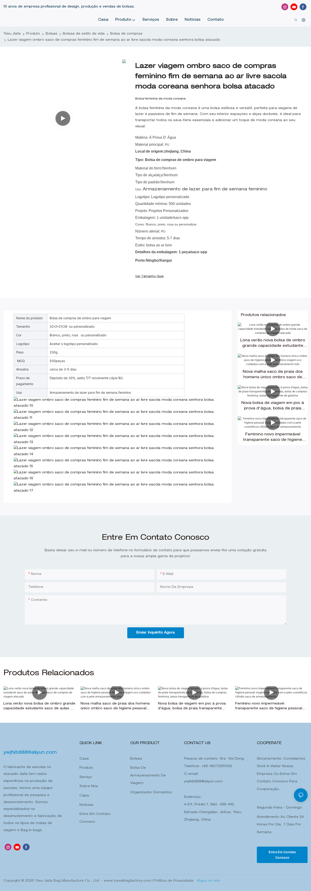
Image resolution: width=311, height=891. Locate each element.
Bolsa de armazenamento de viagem (148, 775)
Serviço (85, 777)
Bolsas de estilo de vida (84, 34)
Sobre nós (88, 786)
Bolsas (51, 34)
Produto (33, 34)
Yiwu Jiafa (12, 34)
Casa (84, 759)
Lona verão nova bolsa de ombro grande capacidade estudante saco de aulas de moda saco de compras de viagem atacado (272, 344)
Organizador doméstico (151, 792)
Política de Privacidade (174, 881)
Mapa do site (208, 881)
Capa (84, 795)
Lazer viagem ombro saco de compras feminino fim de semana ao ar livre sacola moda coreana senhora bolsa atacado (114, 40)
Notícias (86, 805)
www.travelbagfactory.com (128, 881)
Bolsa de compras (126, 34)
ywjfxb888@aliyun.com (203, 781)
